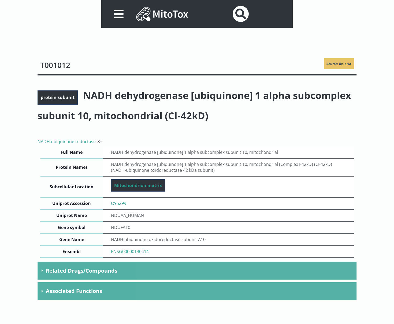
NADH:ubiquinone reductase (67, 141)
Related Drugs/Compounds (81, 270)
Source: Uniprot (338, 64)
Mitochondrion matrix (138, 185)
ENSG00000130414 (130, 251)
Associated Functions (74, 291)
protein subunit (58, 97)
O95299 (118, 203)
